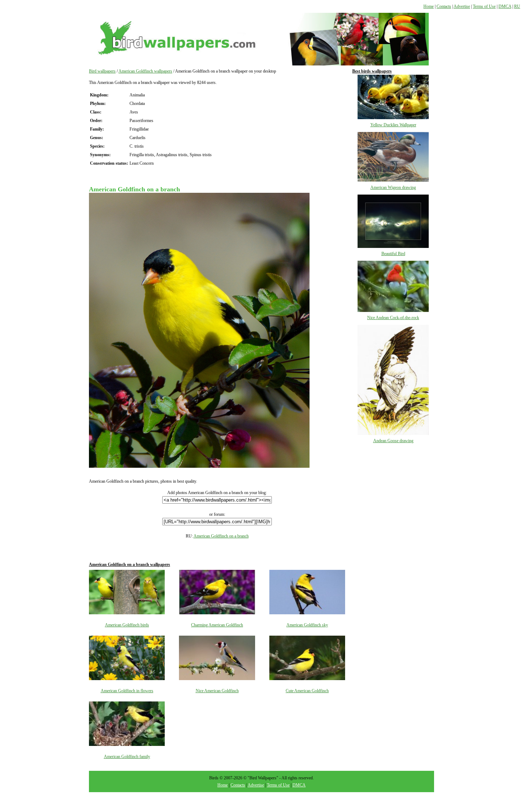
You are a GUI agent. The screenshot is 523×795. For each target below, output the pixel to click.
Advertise (462, 6)
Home (428, 6)
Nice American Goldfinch (217, 690)
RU (517, 6)
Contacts (444, 6)
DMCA (504, 6)
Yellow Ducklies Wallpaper (393, 124)
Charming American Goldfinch (217, 624)
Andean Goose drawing (393, 440)
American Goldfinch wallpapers (145, 71)
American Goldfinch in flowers (127, 690)
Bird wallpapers (102, 71)
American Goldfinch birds (127, 624)
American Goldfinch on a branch (221, 536)
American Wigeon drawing (393, 187)
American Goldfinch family (127, 756)
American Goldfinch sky (307, 624)
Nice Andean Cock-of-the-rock (393, 317)
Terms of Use (484, 6)
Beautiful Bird (393, 253)
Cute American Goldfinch (307, 690)
